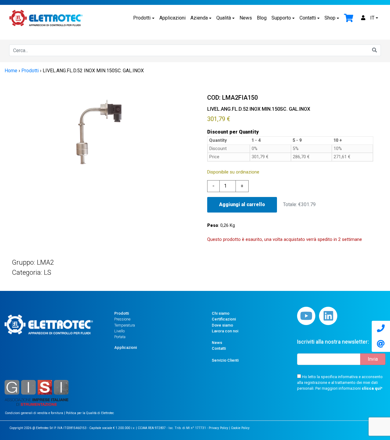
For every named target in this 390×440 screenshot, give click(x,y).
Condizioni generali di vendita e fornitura (34, 413)
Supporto (281, 18)
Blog (262, 18)
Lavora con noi (225, 331)
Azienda (199, 18)
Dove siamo (222, 325)
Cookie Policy (240, 428)
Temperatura (124, 325)
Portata (120, 336)
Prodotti (142, 18)
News (245, 18)
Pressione (122, 319)
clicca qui (371, 388)
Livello (119, 331)
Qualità (223, 18)
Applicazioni (172, 18)
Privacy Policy (218, 428)
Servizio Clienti (225, 360)
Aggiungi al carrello (242, 204)
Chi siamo (220, 313)
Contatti (308, 18)
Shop (329, 18)
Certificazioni (224, 319)
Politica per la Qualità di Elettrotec (90, 413)
